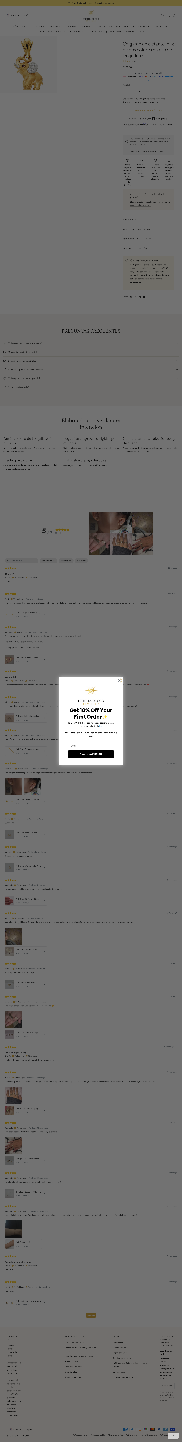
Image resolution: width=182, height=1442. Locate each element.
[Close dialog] (119, 680)
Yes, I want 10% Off (91, 754)
